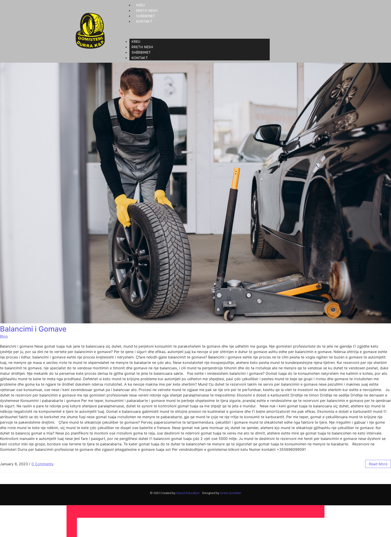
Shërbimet (145, 16)
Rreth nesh (147, 10)
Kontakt (144, 21)
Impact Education (189, 493)
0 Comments (42, 464)
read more (378, 464)
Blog (4, 336)
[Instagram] (318, 31)
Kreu (140, 5)
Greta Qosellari (230, 493)
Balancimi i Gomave (33, 329)
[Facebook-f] (312, 31)
